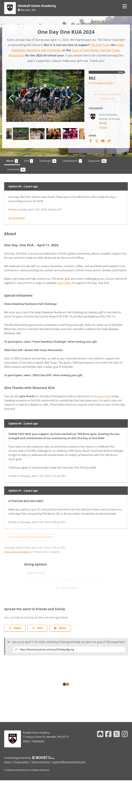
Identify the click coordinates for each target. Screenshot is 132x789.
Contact (103, 127)
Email (62, 628)
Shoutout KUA (102, 396)
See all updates (16, 217)
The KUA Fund (99, 45)
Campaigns (38, 741)
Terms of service (40, 762)
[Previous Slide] (11, 97)
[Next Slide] (80, 97)
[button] (45, 96)
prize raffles (64, 283)
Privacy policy (21, 762)
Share (17, 628)
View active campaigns (16, 551)
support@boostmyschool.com (68, 762)
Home (7, 762)
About (26, 741)
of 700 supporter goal (101, 82)
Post (40, 628)
